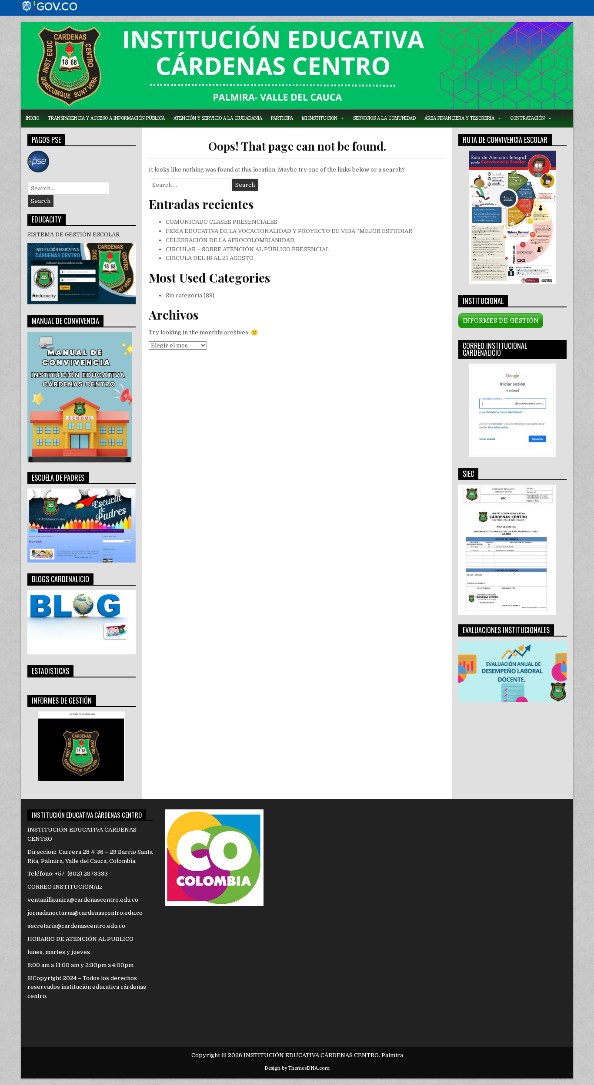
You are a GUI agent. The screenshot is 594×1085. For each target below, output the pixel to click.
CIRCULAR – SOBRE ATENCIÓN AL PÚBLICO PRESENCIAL (247, 249)
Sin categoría (184, 295)
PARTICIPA (282, 118)
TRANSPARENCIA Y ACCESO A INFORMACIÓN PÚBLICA (106, 118)
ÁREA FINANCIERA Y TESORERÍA (459, 118)
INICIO (32, 118)
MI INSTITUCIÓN (319, 118)
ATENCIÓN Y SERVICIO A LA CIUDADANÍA (218, 118)
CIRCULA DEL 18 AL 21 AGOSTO (210, 258)
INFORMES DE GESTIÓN (501, 320)
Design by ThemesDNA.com (297, 1068)
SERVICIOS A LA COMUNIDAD (384, 118)
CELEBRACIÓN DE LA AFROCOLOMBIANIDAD (230, 240)
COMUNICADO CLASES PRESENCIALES (221, 222)
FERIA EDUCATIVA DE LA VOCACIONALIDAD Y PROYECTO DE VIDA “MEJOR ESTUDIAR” (290, 231)
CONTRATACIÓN (527, 118)
